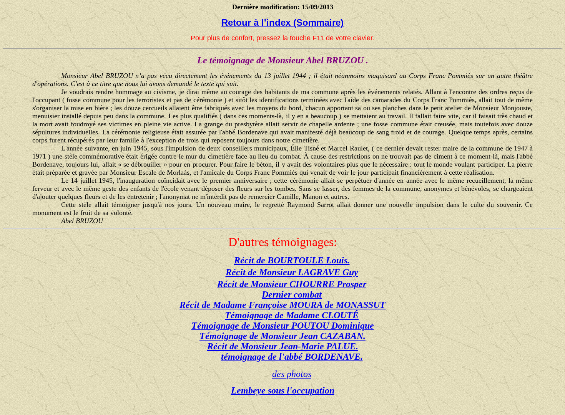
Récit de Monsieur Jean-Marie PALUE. (282, 346)
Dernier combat (292, 294)
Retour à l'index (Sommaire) (282, 22)
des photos (291, 374)
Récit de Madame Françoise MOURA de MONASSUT (282, 305)
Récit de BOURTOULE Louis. (292, 260)
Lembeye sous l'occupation (282, 390)
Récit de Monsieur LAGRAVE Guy (292, 272)
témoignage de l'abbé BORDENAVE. (292, 357)
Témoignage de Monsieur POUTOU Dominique (282, 326)
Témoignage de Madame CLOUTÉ (292, 315)
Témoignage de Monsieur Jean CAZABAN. (282, 336)
